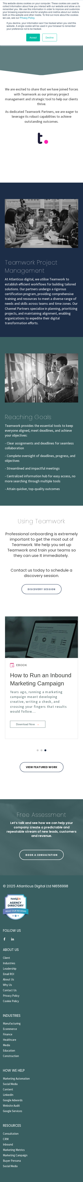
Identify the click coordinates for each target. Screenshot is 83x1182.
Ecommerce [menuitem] (10, 1029)
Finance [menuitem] (7, 1034)
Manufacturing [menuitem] (12, 1023)
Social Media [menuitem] (10, 1084)
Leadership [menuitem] (9, 968)
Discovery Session (41, 589)
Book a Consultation (41, 855)
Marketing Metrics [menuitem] (14, 1150)
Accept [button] (33, 37)
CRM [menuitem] (5, 1139)
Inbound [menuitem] (8, 1144)
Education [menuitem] (9, 1050)
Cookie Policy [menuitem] (11, 1001)
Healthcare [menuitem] (9, 1040)
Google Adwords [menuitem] (13, 1100)
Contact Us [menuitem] (10, 990)
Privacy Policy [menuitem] (11, 995)
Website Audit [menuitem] (11, 1105)
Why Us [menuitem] (7, 985)
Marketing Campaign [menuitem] (15, 1155)
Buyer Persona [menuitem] (12, 1160)
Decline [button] (50, 37)
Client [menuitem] (6, 958)
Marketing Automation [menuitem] (16, 1078)
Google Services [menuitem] (12, 1111)
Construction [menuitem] (11, 1056)
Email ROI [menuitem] (8, 974)
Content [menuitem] (8, 1089)
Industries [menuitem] (9, 963)
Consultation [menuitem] (11, 1133)
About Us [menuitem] (8, 979)
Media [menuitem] (6, 1045)
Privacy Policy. (27, 17)
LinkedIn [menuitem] (8, 1095)
